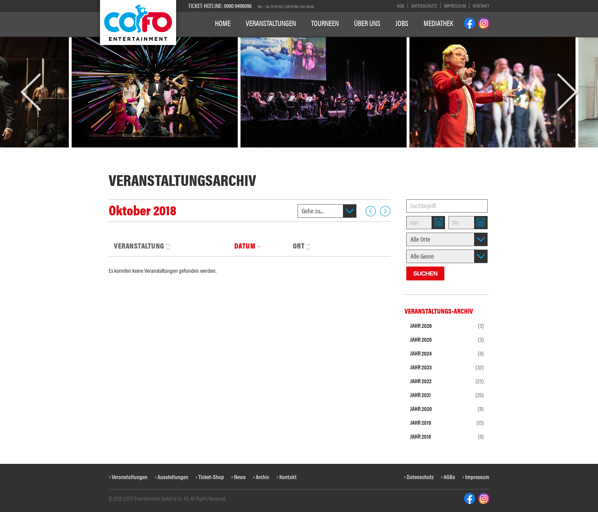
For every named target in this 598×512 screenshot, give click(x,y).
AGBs (449, 476)
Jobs (402, 23)
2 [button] (234, 151)
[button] (31, 92)
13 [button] (334, 151)
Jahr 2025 (447, 339)
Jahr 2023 (447, 367)
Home (222, 23)
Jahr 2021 (447, 394)
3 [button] (242, 151)
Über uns (367, 23)
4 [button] (250, 151)
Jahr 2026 (447, 325)
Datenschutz (424, 5)
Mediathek (438, 23)
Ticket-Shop (211, 476)
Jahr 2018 (447, 436)
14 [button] (346, 151)
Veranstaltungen (271, 23)
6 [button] (266, 151)
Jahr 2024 (447, 353)
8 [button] (282, 151)
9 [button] (290, 151)
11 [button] (311, 151)
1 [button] (226, 151)
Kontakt (481, 5)
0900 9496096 (238, 5)
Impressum (455, 5)
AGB (400, 5)
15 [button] (358, 151)
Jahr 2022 (447, 381)
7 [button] (274, 151)
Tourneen (325, 23)
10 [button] (299, 151)
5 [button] (258, 151)
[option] (251, 92)
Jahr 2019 (447, 422)
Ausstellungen (172, 476)
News (240, 476)
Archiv (262, 476)
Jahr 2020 (447, 408)
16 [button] (370, 151)
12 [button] (323, 151)
